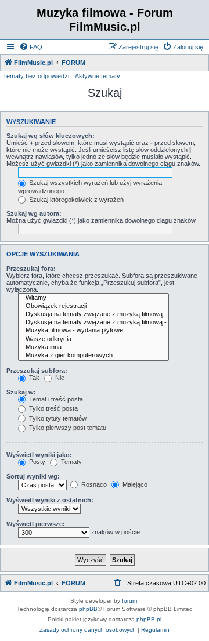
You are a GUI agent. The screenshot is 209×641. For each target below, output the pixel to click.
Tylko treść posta (52, 408)
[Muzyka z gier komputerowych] (93, 356)
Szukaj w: (21, 392)
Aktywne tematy (97, 76)
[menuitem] (30, 47)
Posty (36, 461)
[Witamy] (93, 298)
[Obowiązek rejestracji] (93, 306)
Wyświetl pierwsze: (35, 523)
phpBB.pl (148, 619)
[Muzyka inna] (93, 347)
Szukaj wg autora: (34, 213)
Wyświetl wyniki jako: (39, 454)
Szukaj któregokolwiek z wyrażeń (75, 199)
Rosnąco (93, 484)
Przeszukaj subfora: (36, 370)
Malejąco (134, 484)
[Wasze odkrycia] (93, 339)
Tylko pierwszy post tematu (66, 427)
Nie (58, 377)
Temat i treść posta (55, 399)
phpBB (88, 609)
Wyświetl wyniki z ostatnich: (49, 500)
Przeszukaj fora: (31, 268)
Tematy (70, 461)
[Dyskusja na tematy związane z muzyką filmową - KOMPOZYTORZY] (93, 322)
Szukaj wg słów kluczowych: (50, 135)
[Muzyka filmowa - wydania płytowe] (93, 331)
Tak (33, 377)
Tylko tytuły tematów (57, 418)
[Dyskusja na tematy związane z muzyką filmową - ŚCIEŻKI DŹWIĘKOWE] (93, 314)
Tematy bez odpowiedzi (36, 76)
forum (129, 600)
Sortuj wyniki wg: (33, 476)
